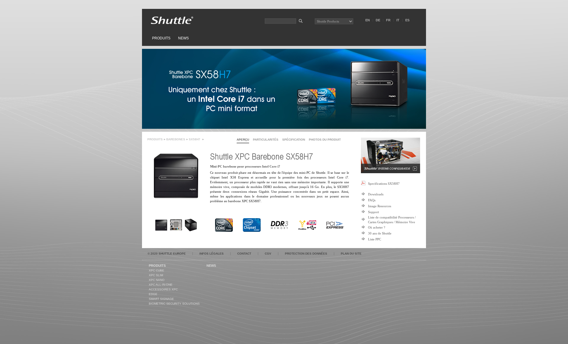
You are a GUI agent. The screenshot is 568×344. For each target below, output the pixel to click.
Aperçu (243, 139)
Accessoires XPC (163, 289)
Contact (244, 253)
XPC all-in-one (160, 284)
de (378, 20)
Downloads (375, 194)
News (183, 38)
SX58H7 (195, 139)
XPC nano (156, 280)
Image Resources (379, 206)
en (367, 20)
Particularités (265, 139)
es (407, 20)
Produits (161, 38)
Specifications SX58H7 (384, 183)
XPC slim (156, 275)
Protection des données (306, 253)
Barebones (175, 139)
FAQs (371, 200)
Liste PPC (374, 239)
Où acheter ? (376, 227)
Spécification (293, 139)
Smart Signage (161, 298)
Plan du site (351, 253)
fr (388, 20)
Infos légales (211, 253)
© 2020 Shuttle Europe (167, 253)
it (397, 20)
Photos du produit (325, 139)
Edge (153, 294)
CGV (268, 253)
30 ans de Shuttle (379, 233)
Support (373, 212)
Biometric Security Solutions (174, 303)
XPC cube (156, 270)
